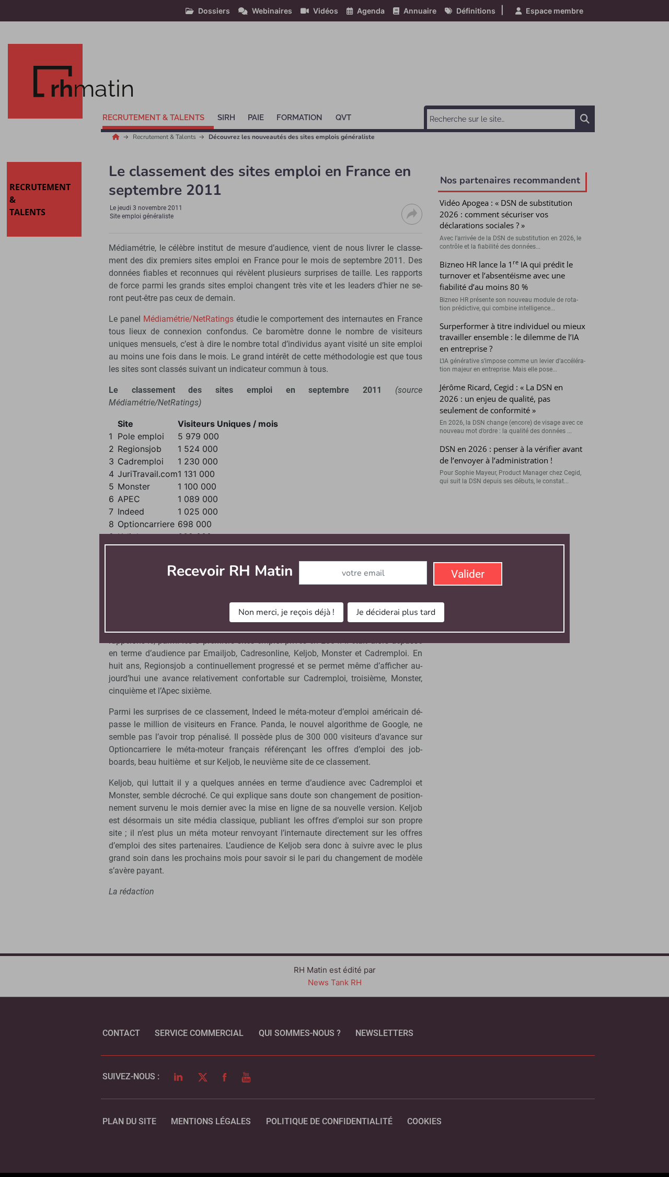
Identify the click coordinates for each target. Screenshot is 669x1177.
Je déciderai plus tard (395, 612)
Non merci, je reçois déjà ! (286, 612)
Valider (468, 574)
